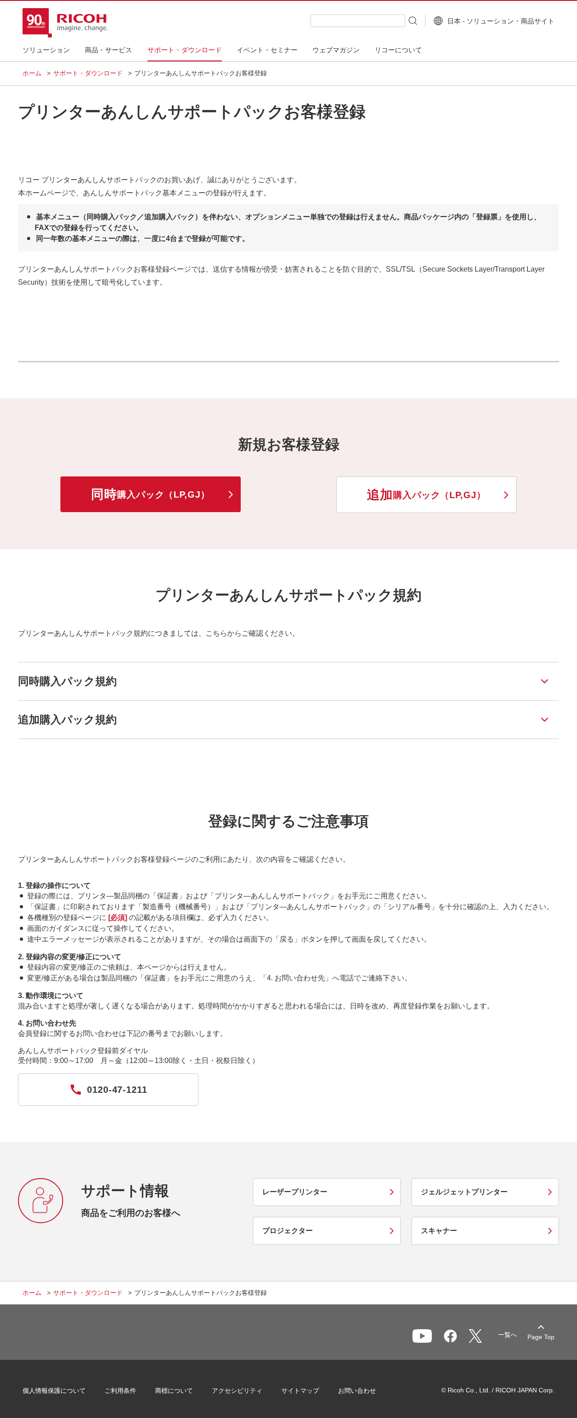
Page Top (540, 1336)
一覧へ (507, 1334)
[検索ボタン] (412, 20)
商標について (174, 1390)
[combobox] (358, 20)
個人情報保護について (54, 1390)
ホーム (32, 73)
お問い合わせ (357, 1390)
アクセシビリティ (237, 1390)
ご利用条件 (120, 1390)
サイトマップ (300, 1390)
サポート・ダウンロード (88, 73)
